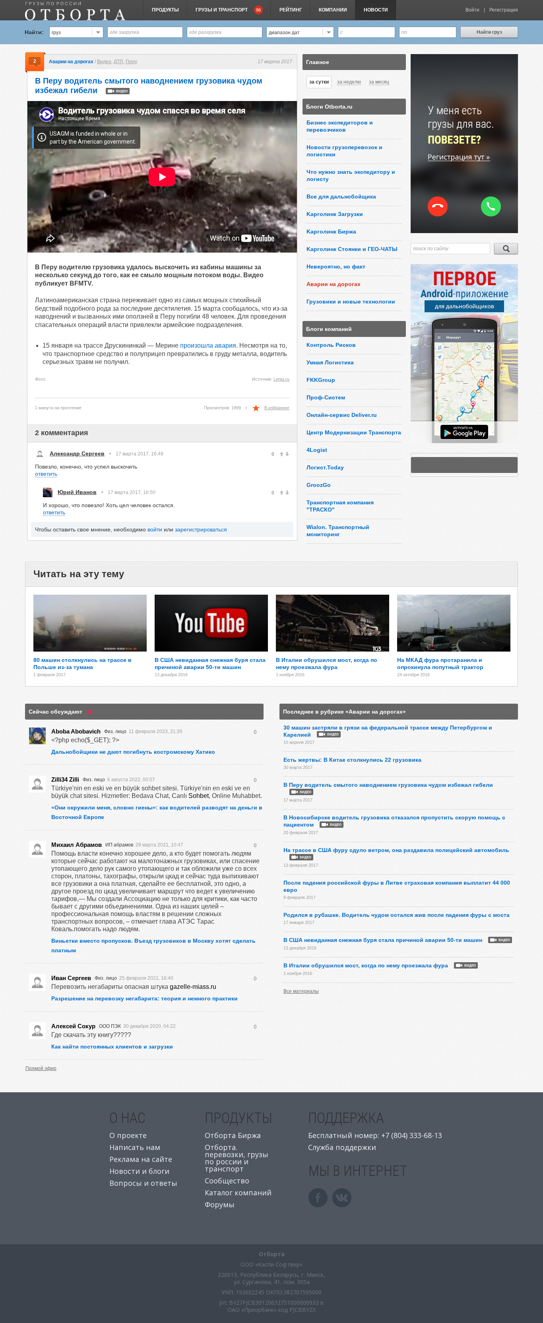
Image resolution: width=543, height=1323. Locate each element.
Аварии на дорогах (71, 61)
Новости (376, 10)
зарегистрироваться (201, 529)
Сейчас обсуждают (55, 711)
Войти (472, 10)
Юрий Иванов (77, 492)
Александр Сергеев (77, 453)
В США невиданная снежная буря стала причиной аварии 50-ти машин (396, 940)
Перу (131, 61)
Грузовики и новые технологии (350, 301)
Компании (333, 10)
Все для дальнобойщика (341, 196)
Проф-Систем (325, 397)
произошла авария (208, 345)
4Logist (316, 450)
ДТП (118, 61)
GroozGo (318, 485)
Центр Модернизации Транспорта (353, 432)
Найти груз (489, 32)
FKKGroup (320, 380)
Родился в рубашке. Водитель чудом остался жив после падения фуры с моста (396, 915)
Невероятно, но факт (335, 266)
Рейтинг (290, 10)
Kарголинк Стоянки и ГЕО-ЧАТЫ (352, 249)
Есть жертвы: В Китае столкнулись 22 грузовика (352, 760)
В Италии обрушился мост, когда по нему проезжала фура (379, 965)
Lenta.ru (281, 379)
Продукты (165, 10)
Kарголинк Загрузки (334, 214)
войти (154, 529)
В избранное (276, 407)
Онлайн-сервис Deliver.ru (341, 415)
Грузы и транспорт (228, 10)
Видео (104, 61)
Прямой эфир (40, 1068)
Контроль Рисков (331, 345)
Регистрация (503, 10)
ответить (46, 474)
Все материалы (301, 991)
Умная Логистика (330, 362)
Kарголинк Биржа (331, 231)
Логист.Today (325, 467)
